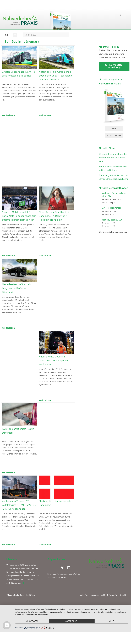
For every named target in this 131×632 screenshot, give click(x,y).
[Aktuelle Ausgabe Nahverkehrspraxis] (114, 105)
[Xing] (62, 567)
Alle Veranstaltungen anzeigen (113, 232)
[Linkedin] (69, 567)
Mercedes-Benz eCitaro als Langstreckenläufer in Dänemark (16, 288)
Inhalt (114, 128)
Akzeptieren (71, 621)
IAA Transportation (111, 207)
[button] (15, 35)
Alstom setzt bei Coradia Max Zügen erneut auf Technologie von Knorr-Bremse (56, 75)
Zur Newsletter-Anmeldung (114, 66)
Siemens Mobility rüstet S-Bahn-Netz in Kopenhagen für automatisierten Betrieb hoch (19, 216)
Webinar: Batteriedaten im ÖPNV (114, 194)
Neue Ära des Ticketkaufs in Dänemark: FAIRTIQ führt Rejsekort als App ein (54, 216)
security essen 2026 (112, 219)
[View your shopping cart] (120, 14)
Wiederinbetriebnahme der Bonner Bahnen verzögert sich (113, 157)
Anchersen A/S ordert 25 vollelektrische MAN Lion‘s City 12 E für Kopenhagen (19, 505)
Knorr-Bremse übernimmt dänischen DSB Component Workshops (54, 360)
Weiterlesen (8, 115)
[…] (24, 583)
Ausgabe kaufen (114, 135)
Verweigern (32, 621)
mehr (111, 621)
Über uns (11, 559)
